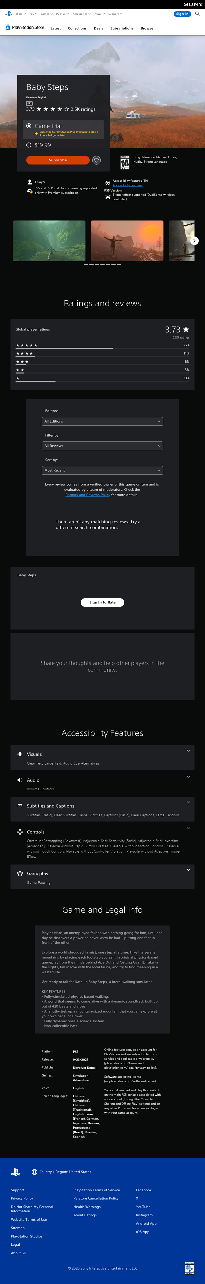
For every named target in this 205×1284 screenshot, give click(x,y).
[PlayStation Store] (26, 27)
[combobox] (102, 421)
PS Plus (61, 14)
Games (44, 14)
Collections (77, 28)
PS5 (31, 14)
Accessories (79, 14)
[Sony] (193, 8)
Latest (56, 28)
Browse (147, 28)
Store (19, 14)
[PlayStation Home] (8, 14)
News (98, 14)
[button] (127, 185)
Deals (98, 28)
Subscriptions (122, 28)
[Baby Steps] (49, 240)
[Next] (194, 240)
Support (113, 14)
